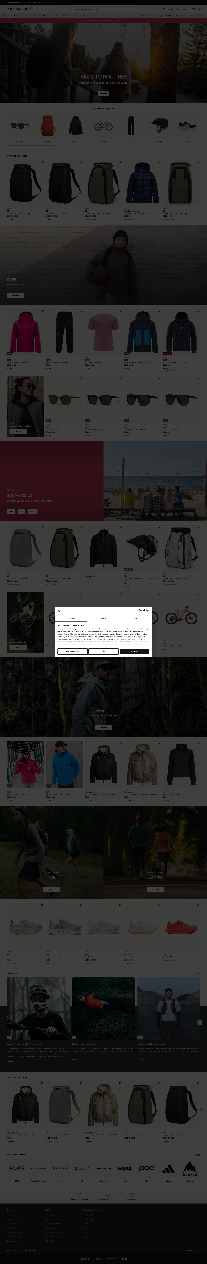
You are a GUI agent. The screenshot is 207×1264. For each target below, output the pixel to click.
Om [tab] (135, 618)
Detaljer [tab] (104, 618)
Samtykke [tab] (71, 618)
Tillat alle (134, 651)
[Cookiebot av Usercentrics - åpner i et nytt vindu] (140, 611)
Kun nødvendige (72, 651)
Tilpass (102, 651)
